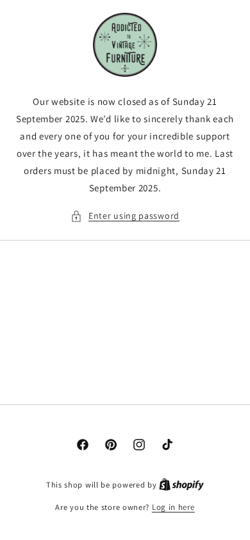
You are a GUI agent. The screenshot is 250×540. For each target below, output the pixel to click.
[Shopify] (181, 484)
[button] (125, 216)
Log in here (173, 507)
